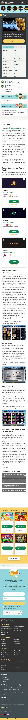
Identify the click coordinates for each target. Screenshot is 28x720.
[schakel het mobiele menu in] (25, 2)
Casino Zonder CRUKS (5, 626)
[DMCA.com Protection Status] (5, 707)
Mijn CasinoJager (4, 669)
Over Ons (3, 661)
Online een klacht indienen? (7, 711)
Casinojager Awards (18, 650)
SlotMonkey (16, 639)
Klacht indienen (17, 667)
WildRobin (3, 639)
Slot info (8, 47)
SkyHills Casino (17, 643)
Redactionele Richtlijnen (19, 661)
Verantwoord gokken (5, 654)
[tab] (14, 475)
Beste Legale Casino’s (5, 630)
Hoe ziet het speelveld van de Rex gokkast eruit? (13, 475)
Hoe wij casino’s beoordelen (20, 652)
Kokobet (2, 641)
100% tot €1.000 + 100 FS (9, 252)
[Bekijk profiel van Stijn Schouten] (2, 82)
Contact (2, 667)
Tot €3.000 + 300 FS (8, 222)
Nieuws (15, 664)
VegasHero (16, 641)
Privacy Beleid (6, 679)
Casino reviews (4, 652)
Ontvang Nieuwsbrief (14, 603)
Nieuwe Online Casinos (19, 628)
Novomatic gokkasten (8, 127)
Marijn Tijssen (10, 87)
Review (6, 530)
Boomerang (3, 643)
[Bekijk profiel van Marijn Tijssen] (2, 86)
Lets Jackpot (3, 645)
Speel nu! (6, 526)
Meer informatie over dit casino (10, 196)
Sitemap (4, 681)
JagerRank (3, 650)
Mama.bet (5, 190)
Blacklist (2, 656)
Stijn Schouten (10, 82)
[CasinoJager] (9, 2)
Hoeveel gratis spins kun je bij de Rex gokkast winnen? (12, 486)
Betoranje (5, 250)
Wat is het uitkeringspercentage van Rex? (13, 490)
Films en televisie (18, 58)
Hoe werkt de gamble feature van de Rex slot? (13, 480)
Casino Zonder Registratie (6, 628)
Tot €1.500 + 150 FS (8, 192)
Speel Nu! (14, 41)
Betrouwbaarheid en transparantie (5, 664)
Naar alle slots (13, 558)
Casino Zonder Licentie (19, 630)
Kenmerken (20, 47)
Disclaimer (5, 677)
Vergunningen (17, 654)
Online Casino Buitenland (19, 626)
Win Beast (5, 220)
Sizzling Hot (18, 128)
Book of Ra (12, 128)
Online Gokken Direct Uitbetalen (5, 633)
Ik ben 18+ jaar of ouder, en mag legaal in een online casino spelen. (14, 607)
